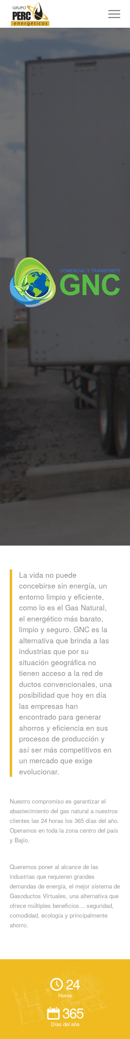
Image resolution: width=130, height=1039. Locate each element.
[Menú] (110, 14)
